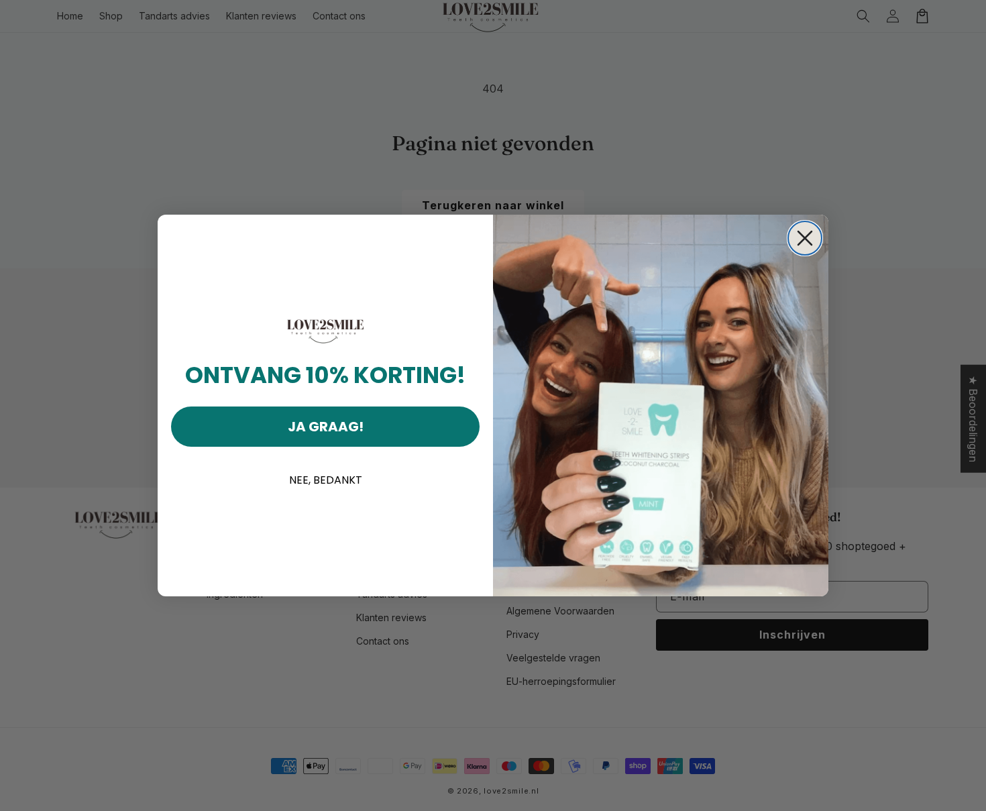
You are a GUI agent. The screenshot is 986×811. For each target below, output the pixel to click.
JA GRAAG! (326, 426)
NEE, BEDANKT (325, 480)
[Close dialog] (805, 238)
